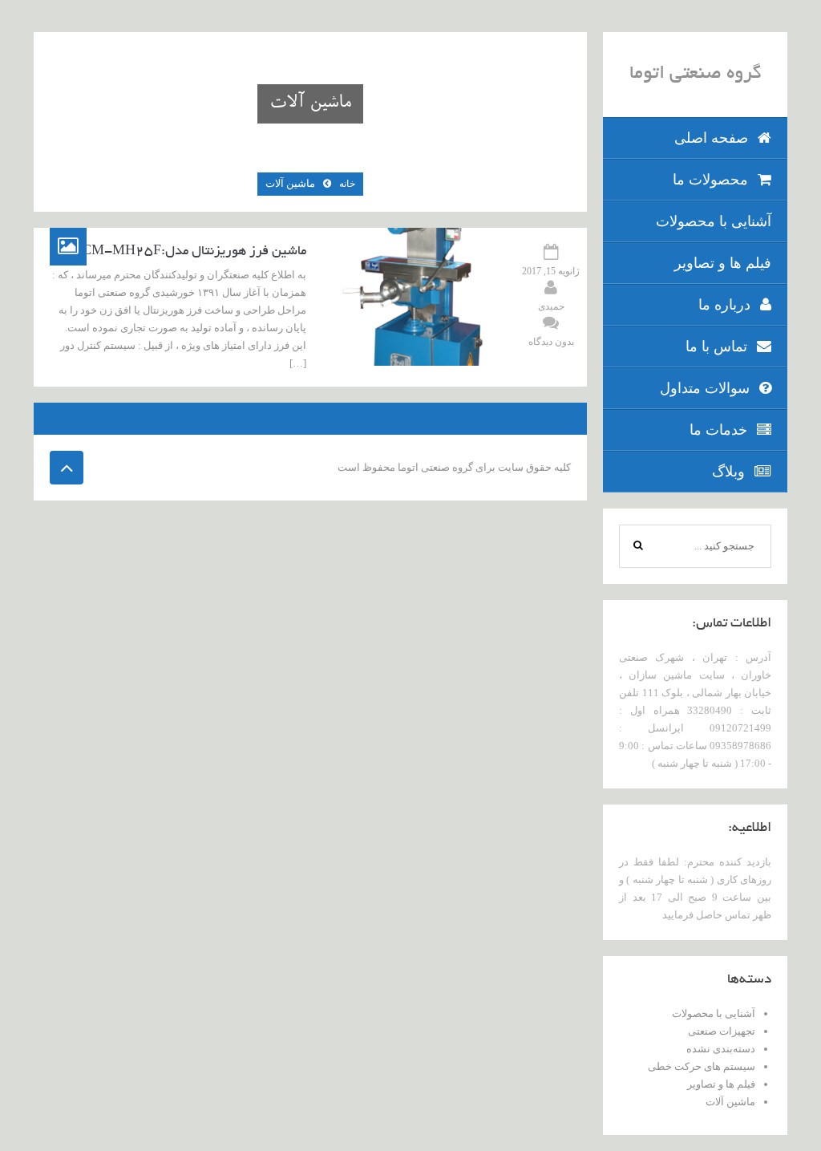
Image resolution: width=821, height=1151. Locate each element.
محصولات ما (710, 180)
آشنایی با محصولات (713, 221)
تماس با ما (716, 346)
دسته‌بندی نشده (720, 1049)
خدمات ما (718, 430)
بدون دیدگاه (551, 341)
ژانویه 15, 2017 (551, 271)
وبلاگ (728, 472)
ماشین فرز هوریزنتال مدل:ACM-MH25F (188, 252)
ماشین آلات (730, 1102)
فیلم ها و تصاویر (722, 263)
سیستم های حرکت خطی (701, 1066)
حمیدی (551, 306)
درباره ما (724, 305)
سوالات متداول (705, 388)
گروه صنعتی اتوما (695, 74)
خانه (347, 183)
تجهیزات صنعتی (721, 1031)
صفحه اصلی (711, 138)
